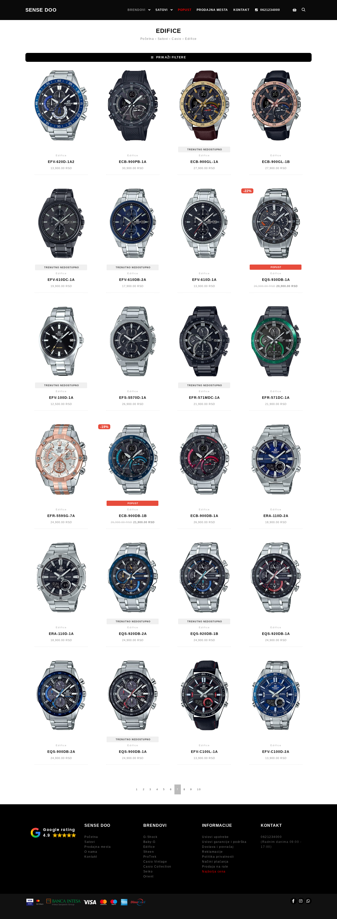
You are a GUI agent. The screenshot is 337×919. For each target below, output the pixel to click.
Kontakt (90, 856)
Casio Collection (157, 866)
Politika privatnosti (218, 856)
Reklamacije (212, 851)
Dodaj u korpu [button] (61, 109)
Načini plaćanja (215, 861)
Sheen (148, 851)
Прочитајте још (204, 109)
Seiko (148, 871)
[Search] (303, 10)
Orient (148, 876)
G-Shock (150, 837)
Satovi (89, 842)
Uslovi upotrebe (215, 837)
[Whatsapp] (308, 901)
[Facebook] (293, 901)
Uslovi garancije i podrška (224, 842)
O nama (90, 851)
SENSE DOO (41, 10)
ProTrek (150, 856)
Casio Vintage (155, 861)
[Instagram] (301, 901)
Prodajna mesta (97, 847)
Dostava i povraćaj (218, 847)
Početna (91, 837)
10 (199, 789)
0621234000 (271, 837)
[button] (168, 57)
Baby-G (149, 842)
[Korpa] (294, 10)
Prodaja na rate (215, 866)
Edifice (149, 847)
